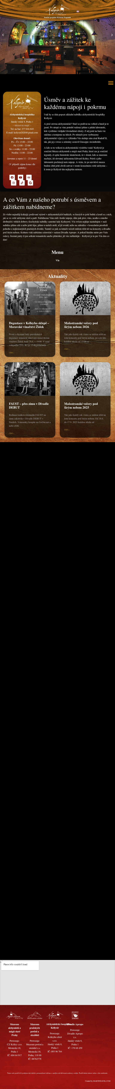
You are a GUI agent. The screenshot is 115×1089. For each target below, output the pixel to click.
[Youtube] (20, 177)
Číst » (11, 352)
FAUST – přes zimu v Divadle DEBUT (29, 405)
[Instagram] (13, 183)
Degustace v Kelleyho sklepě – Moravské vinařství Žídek (29, 325)
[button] (2, 35)
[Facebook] (12, 177)
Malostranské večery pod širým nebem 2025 (81, 405)
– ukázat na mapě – (22, 125)
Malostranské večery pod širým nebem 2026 (81, 325)
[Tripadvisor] (29, 177)
